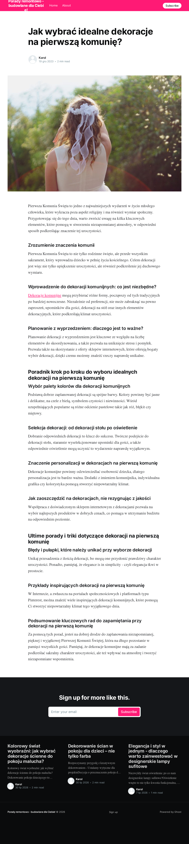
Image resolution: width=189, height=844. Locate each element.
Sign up (113, 812)
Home (53, 5)
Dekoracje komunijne (44, 295)
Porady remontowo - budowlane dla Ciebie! (31, 811)
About (66, 5)
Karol (42, 58)
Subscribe (172, 5)
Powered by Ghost (170, 811)
